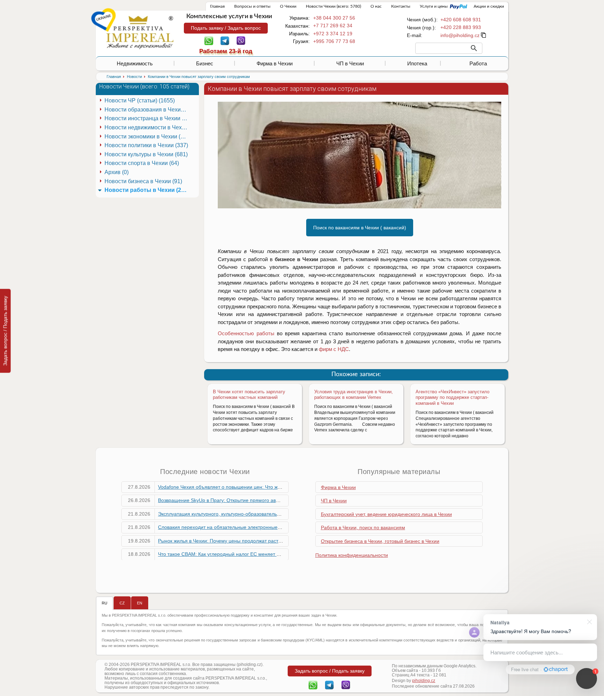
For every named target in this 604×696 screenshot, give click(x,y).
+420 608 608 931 (460, 19)
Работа (478, 63)
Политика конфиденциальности (351, 555)
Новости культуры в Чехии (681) (146, 154)
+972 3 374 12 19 (332, 33)
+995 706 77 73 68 (334, 41)
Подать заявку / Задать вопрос (226, 28)
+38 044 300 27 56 (334, 18)
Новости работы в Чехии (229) (147, 190)
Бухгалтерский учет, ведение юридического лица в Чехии (386, 514)
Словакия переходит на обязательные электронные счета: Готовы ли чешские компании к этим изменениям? (284, 527)
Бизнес (204, 63)
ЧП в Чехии (350, 63)
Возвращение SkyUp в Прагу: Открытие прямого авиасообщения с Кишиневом (248, 500)
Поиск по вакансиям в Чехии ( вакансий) (359, 227)
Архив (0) (117, 172)
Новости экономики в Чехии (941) (147, 136)
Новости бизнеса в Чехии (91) (143, 181)
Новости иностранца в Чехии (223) (147, 118)
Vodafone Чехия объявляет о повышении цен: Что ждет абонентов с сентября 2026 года (259, 487)
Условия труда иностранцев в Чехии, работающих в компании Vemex (353, 394)
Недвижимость (135, 63)
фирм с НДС (334, 349)
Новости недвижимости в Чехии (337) (147, 127)
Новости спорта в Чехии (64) (142, 163)
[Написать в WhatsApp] (208, 40)
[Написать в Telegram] (224, 40)
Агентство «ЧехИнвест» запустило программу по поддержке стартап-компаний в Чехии (452, 397)
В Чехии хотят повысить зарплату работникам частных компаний (249, 394)
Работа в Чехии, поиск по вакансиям (363, 527)
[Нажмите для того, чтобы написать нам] (460, 35)
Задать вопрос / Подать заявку (5, 331)
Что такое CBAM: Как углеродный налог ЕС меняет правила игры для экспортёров (252, 554)
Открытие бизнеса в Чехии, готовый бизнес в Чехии (380, 541)
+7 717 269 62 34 (332, 25)
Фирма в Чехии (275, 63)
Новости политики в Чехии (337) (146, 145)
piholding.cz (423, 680)
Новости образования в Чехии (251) (147, 110)
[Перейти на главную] (139, 32)
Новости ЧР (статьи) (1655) (140, 100)
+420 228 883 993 (460, 27)
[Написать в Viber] (241, 40)
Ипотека (417, 63)
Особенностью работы (246, 333)
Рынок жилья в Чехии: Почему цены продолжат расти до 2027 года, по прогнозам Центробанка (268, 541)
